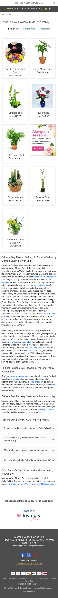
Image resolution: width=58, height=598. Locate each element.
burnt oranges (12, 341)
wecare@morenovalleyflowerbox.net (29, 545)
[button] (52, 591)
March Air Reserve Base (43, 483)
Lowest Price (44, 28)
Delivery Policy (29, 591)
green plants (33, 381)
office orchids (32, 350)
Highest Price (29, 28)
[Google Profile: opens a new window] (29, 555)
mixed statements (38, 347)
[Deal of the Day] (43, 142)
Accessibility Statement (43, 588)
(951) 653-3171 (29, 542)
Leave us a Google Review (29, 563)
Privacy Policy (25, 588)
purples (27, 341)
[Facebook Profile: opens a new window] (23, 555)
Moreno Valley (24, 483)
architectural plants (39, 285)
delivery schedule (46, 409)
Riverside (12, 483)
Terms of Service (10, 588)
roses (54, 384)
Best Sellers (14, 28)
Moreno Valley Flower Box (29, 3)
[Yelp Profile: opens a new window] (35, 555)
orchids (16, 378)
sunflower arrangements (44, 276)
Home (3, 14)
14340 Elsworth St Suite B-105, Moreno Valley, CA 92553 (29, 540)
